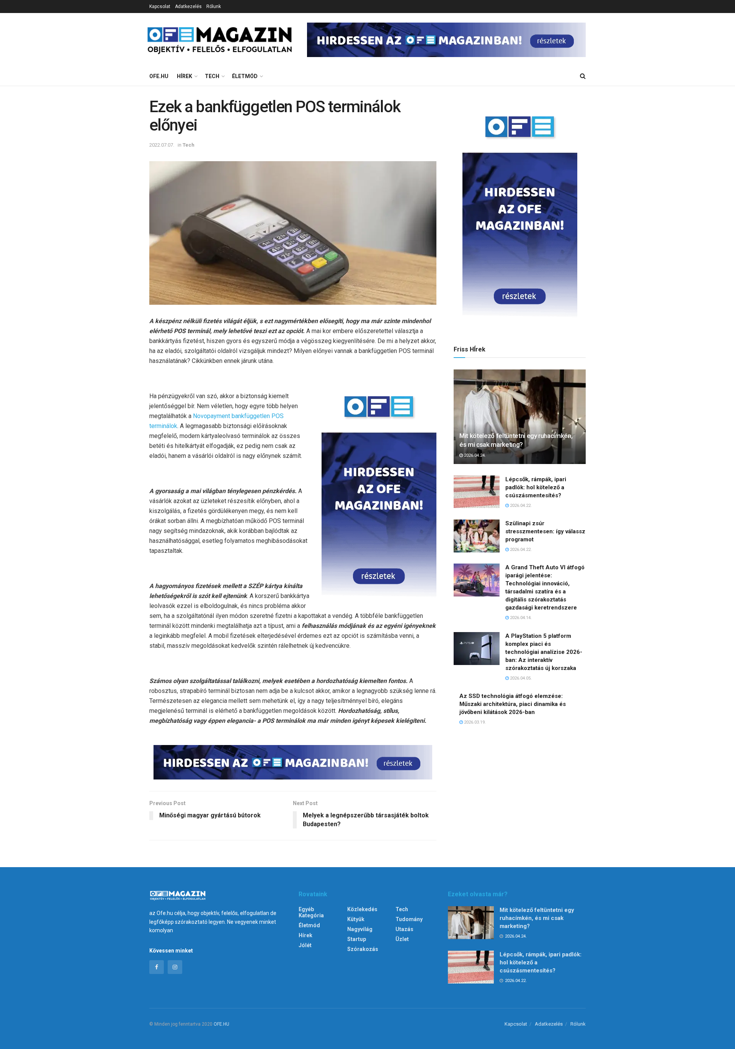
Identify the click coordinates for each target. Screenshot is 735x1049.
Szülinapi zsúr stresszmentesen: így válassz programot (545, 531)
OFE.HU (221, 1024)
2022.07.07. (161, 145)
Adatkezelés (188, 6)
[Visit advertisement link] (446, 40)
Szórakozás (362, 949)
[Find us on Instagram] (175, 967)
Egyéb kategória (311, 912)
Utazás (404, 929)
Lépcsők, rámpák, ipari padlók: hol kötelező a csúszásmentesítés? (535, 487)
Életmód (245, 76)
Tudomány (409, 919)
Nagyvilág (359, 929)
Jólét (305, 945)
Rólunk (213, 6)
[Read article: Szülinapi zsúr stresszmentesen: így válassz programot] (477, 536)
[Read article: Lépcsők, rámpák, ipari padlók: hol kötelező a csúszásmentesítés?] (477, 491)
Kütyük (355, 919)
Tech (212, 76)
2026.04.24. (474, 455)
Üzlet (402, 939)
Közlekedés (362, 909)
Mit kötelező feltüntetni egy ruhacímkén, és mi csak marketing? (537, 918)
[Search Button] (583, 76)
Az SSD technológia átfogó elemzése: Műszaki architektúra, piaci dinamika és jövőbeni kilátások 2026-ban (512, 704)
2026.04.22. (520, 505)
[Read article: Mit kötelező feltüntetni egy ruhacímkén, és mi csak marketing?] (520, 416)
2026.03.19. (474, 722)
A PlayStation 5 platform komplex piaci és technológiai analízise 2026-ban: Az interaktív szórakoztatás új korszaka (543, 652)
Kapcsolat (159, 6)
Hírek (184, 76)
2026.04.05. (520, 678)
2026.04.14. (520, 617)
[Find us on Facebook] (156, 967)
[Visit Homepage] (227, 40)
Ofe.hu (158, 76)
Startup (356, 939)
